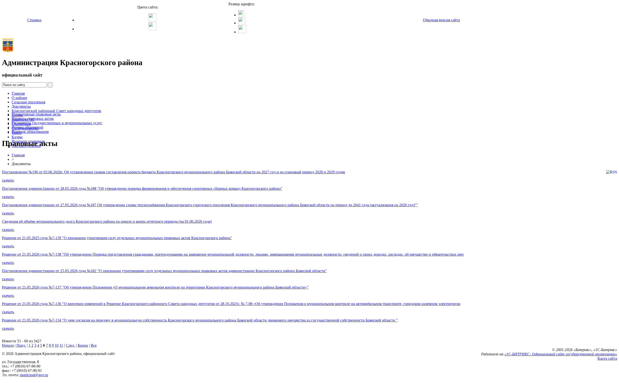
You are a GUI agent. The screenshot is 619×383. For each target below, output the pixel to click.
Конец (83, 345)
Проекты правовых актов (33, 118)
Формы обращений (27, 127)
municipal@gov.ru (34, 375)
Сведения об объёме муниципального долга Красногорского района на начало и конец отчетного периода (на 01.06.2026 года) (107, 221)
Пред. (21, 345)
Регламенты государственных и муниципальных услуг (57, 123)
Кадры (17, 137)
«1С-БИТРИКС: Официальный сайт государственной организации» (560, 354)
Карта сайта (607, 358)
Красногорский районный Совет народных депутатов (56, 111)
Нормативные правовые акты (36, 114)
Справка (34, 20)
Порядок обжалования (30, 132)
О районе (19, 98)
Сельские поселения (28, 102)
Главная (18, 93)
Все (94, 345)
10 (57, 345)
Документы (21, 106)
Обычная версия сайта (441, 20)
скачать (8, 180)
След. (70, 345)
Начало (8, 345)
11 (61, 345)
